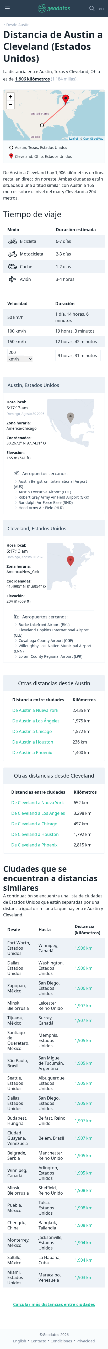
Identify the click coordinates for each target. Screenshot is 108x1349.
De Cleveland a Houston (35, 834)
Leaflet (73, 138)
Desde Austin (18, 24)
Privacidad (86, 1340)
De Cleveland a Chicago (34, 824)
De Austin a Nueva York (35, 710)
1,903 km (84, 1277)
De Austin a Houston (32, 742)
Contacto (38, 1340)
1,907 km (84, 1006)
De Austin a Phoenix (32, 752)
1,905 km (84, 1040)
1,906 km (84, 948)
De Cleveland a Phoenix (34, 845)
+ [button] (10, 96)
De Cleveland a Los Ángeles (38, 813)
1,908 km (84, 1190)
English (19, 1340)
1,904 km (84, 1243)
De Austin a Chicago (32, 731)
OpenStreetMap (93, 138)
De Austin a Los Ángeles (36, 721)
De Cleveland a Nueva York (37, 803)
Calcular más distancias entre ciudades (54, 1304)
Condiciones (61, 1340)
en (101, 8)
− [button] (10, 104)
